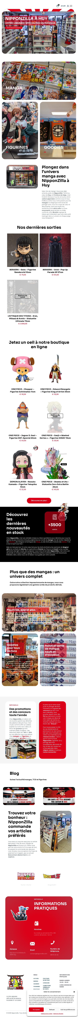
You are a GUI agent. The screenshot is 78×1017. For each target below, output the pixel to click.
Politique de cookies (46, 1013)
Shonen (12, 542)
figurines (49, 617)
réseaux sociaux (49, 737)
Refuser (52, 1009)
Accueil (36, 978)
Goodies (36, 984)
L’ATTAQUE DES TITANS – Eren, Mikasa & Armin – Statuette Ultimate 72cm (23, 318)
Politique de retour (46, 979)
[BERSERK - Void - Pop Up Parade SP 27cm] (55, 255)
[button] (74, 992)
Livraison (46, 983)
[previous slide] (10, 878)
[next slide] (68, 878)
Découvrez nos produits (14, 27)
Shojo (38, 542)
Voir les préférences (67, 1009)
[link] (19, 796)
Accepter (36, 1009)
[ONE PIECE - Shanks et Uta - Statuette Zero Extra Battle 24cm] (55, 469)
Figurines (36, 986)
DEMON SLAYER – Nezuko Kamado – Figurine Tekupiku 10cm (23, 484)
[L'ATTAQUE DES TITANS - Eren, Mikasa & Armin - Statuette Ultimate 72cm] (22, 302)
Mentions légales (58, 1013)
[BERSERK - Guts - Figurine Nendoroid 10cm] (22, 254)
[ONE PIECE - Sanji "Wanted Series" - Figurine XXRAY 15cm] (55, 418)
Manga (35, 981)
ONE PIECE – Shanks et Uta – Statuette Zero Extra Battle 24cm (55, 484)
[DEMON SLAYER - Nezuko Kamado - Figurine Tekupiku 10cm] (22, 465)
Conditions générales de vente (46, 987)
